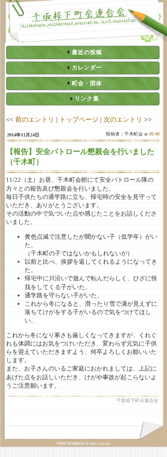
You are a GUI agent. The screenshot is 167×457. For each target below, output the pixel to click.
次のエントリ (122, 119)
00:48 (154, 133)
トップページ (78, 119)
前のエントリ (34, 119)
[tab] (83, 52)
